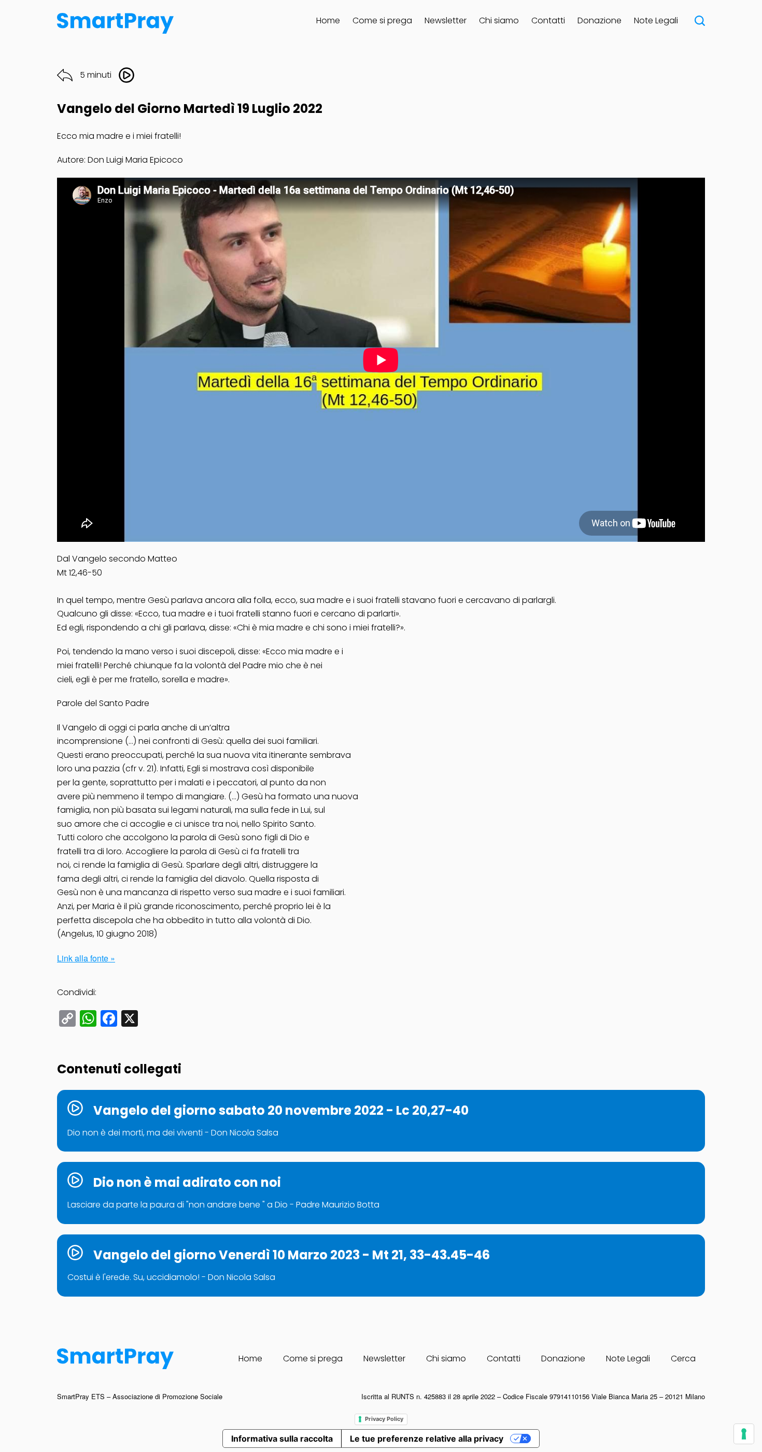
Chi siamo (499, 20)
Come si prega (382, 20)
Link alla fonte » (86, 958)
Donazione (599, 20)
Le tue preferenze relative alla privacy (426, 1438)
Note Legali (656, 20)
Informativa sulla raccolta (282, 1438)
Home (328, 20)
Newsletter (446, 20)
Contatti (548, 20)
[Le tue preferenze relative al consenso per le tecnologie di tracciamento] (744, 1434)
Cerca (683, 1358)
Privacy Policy (384, 1418)
